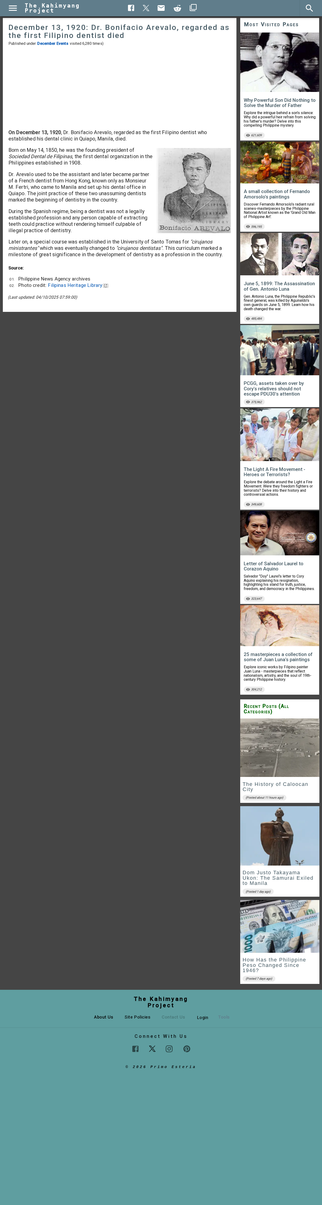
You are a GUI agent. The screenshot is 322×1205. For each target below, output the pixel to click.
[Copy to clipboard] (177, 8)
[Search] (309, 8)
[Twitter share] (146, 7)
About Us (103, 1017)
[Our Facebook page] (135, 1049)
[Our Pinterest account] (187, 1049)
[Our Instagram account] (169, 1049)
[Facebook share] (131, 8)
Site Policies (137, 1017)
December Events (52, 43)
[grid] (279, 852)
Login (202, 1017)
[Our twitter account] (152, 1048)
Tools (224, 1017)
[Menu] (13, 8)
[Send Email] (161, 8)
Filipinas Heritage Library (75, 285)
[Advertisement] (119, 87)
